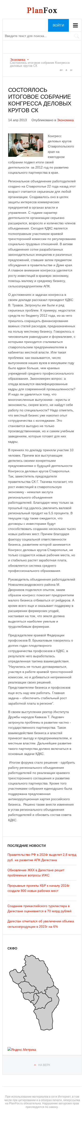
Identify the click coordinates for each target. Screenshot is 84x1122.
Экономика (17, 59)
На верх (44, 1065)
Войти (58, 25)
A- (71, 70)
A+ (61, 70)
